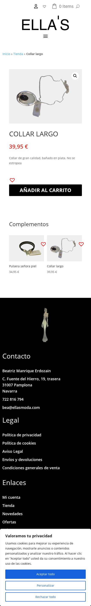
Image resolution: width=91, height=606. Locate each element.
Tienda (18, 54)
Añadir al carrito (45, 190)
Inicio (6, 54)
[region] (45, 567)
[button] (75, 76)
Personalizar (45, 585)
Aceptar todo (45, 574)
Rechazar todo (45, 597)
